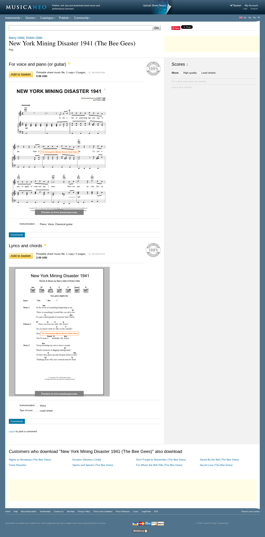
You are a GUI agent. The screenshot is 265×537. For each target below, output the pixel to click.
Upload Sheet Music (154, 5)
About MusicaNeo (28, 511)
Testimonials (45, 511)
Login (245, 9)
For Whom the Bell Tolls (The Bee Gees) (159, 465)
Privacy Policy (84, 511)
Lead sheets (209, 73)
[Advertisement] (212, 43)
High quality (190, 73)
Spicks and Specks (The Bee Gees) (92, 465)
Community (81, 17)
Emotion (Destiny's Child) (86, 459)
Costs (135, 511)
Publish (64, 17)
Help (16, 511)
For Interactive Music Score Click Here (59, 152)
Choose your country (250, 511)
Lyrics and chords (182, 87)
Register (254, 9)
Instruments (12, 17)
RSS (156, 511)
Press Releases (123, 511)
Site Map (70, 511)
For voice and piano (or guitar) (189, 81)
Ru (254, 17)
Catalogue (47, 17)
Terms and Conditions (102, 511)
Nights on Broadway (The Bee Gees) (30, 459)
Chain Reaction (17, 465)
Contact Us (59, 511)
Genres (30, 17)
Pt (259, 17)
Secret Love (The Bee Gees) (216, 465)
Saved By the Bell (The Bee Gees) (219, 459)
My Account (251, 5)
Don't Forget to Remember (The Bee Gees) (161, 459)
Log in (12, 431)
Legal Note (146, 511)
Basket (237, 5)
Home (7, 511)
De (249, 17)
